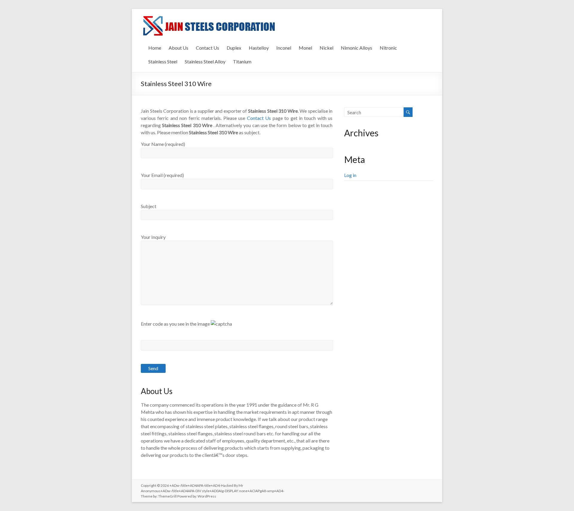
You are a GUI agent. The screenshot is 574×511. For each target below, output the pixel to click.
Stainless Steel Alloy (205, 61)
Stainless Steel (162, 61)
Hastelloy (259, 48)
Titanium (242, 61)
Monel (305, 48)
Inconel (283, 48)
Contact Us (207, 48)
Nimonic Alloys (356, 48)
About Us (178, 48)
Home (154, 48)
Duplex (234, 48)
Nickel (326, 48)
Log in (350, 175)
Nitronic (388, 48)
